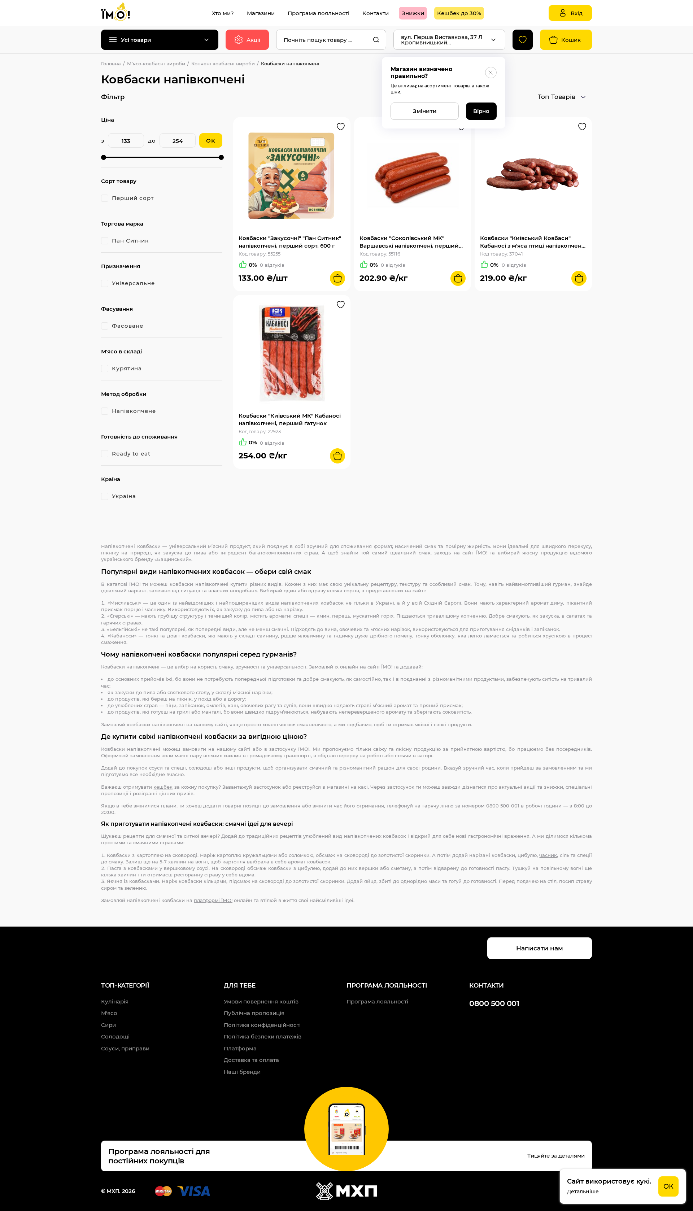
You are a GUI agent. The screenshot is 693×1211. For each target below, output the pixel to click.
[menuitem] (223, 13)
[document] (623, 1186)
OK (210, 140)
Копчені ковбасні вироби (223, 63)
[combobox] (331, 40)
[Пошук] (376, 40)
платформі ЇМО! (213, 900)
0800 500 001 (494, 1003)
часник (548, 855)
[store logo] (122, 13)
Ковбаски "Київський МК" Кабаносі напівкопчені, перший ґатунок (290, 419)
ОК (668, 1186)
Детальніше (583, 1191)
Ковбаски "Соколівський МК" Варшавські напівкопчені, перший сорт (409, 242)
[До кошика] (337, 278)
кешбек (163, 787)
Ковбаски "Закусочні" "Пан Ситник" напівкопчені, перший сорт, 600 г (290, 242)
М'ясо (109, 1013)
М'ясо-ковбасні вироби (156, 63)
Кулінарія (114, 1001)
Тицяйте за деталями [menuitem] (556, 1155)
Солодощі (115, 1036)
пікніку (110, 553)
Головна (111, 63)
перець (341, 616)
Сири (108, 1024)
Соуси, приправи (125, 1048)
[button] (340, 126)
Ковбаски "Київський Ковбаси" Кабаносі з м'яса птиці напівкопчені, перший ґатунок (532, 242)
